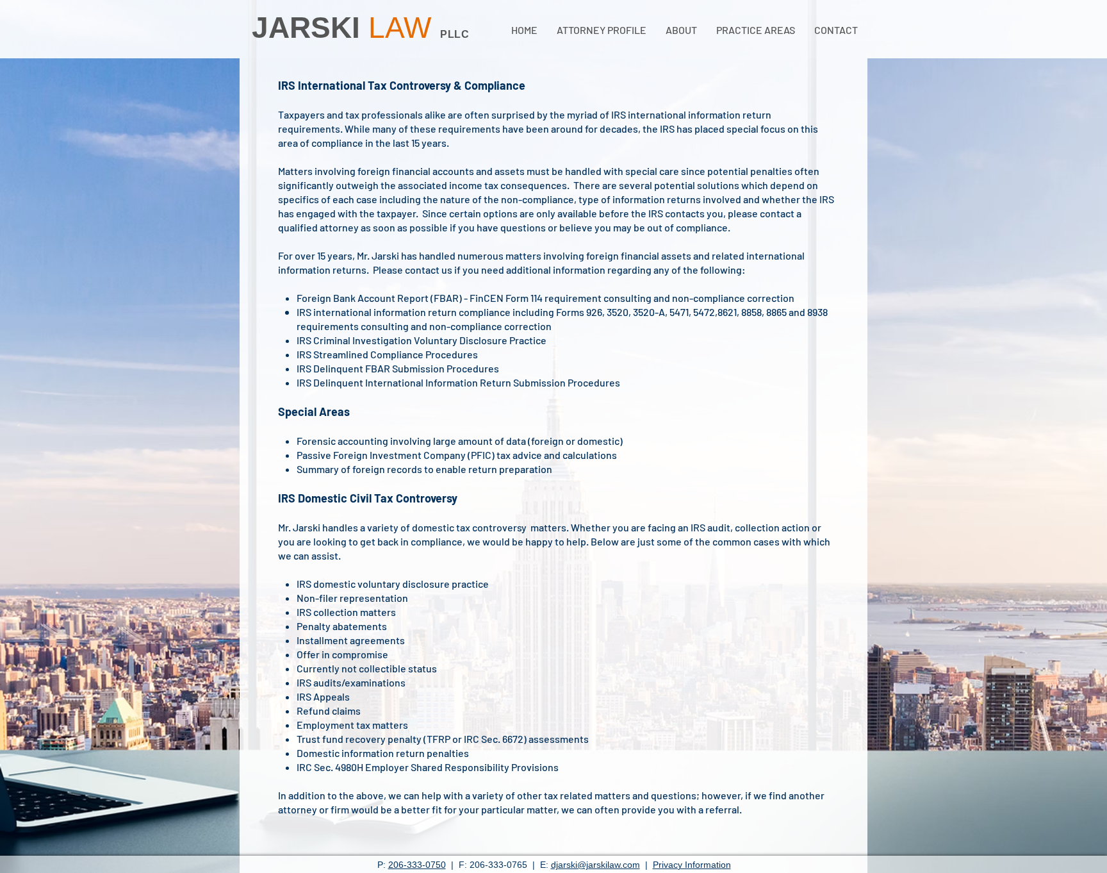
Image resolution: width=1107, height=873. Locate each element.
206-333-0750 (417, 865)
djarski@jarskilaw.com (595, 865)
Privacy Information (692, 865)
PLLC (454, 34)
